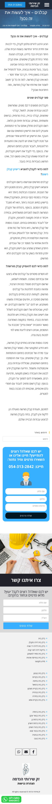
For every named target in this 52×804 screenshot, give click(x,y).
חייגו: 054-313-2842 (26, 466)
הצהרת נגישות (26, 783)
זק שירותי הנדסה (34, 4)
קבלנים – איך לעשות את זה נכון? (14, 25)
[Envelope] (26, 752)
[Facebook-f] (33, 752)
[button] (47, 5)
